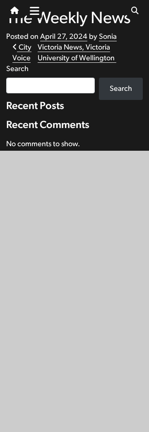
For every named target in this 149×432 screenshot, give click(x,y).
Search (17, 69)
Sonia (108, 36)
